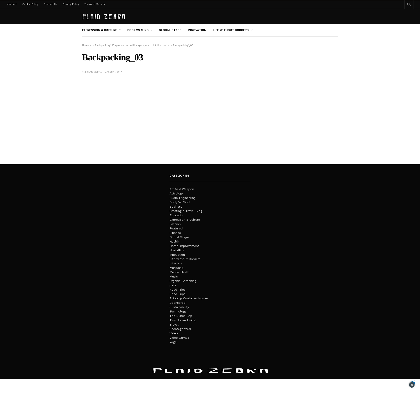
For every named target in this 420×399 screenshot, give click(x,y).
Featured (176, 228)
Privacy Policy (71, 4)
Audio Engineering (183, 197)
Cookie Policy (30, 4)
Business (176, 206)
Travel (174, 324)
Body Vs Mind (138, 30)
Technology (178, 311)
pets (173, 285)
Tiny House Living (182, 320)
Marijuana (176, 267)
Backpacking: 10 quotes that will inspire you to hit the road (131, 45)
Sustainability (179, 307)
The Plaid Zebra (92, 72)
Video (174, 333)
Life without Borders (231, 30)
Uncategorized (180, 328)
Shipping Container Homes (189, 298)
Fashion (175, 224)
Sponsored (178, 302)
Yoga (173, 341)
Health (174, 241)
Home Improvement (184, 245)
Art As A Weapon (182, 189)
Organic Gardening (183, 280)
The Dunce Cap (181, 315)
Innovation (197, 30)
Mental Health (180, 272)
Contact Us (50, 4)
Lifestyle (176, 263)
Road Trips (178, 289)
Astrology (177, 193)
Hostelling (177, 250)
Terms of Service (95, 4)
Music (174, 276)
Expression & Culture (99, 30)
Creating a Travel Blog (186, 210)
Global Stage (170, 30)
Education (177, 215)
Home (85, 45)
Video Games (179, 337)
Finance (175, 232)
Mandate (12, 4)
